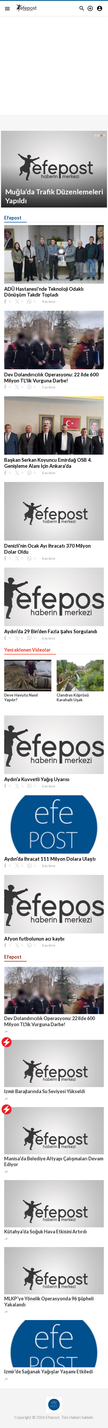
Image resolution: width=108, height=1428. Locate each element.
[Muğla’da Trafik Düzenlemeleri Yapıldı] (54, 169)
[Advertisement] (54, 73)
